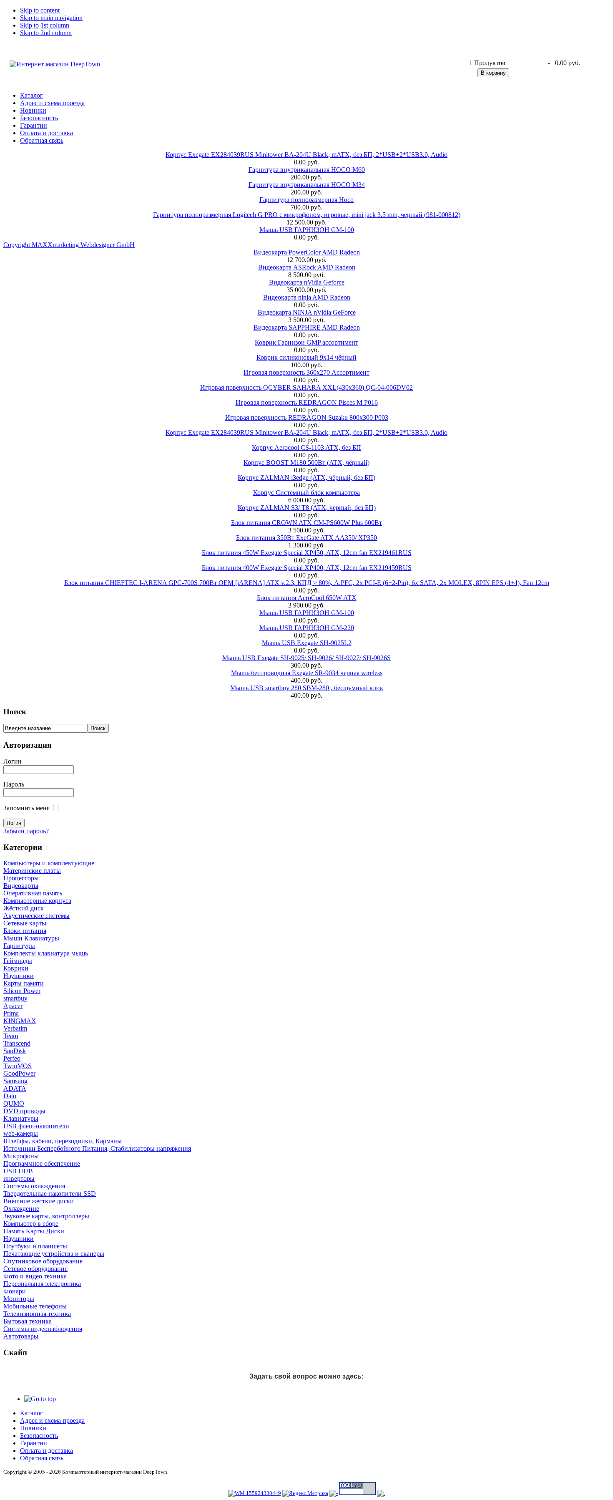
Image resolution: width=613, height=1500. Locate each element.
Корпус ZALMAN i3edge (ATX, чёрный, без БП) (306, 477)
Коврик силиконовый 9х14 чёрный (306, 357)
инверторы (19, 1178)
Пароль (13, 784)
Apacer (13, 1005)
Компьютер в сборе (30, 1223)
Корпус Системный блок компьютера (306, 492)
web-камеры (20, 1133)
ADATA (14, 1088)
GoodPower (19, 1073)
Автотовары (20, 1336)
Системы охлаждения (34, 1186)
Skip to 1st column (44, 25)
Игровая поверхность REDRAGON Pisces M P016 (307, 402)
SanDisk (14, 1050)
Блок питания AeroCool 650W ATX (307, 597)
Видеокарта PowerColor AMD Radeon (307, 252)
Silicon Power (21, 990)
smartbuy (15, 998)
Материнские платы (32, 870)
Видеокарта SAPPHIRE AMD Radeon (307, 327)
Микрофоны (21, 1156)
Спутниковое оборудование (43, 1261)
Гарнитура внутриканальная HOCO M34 (307, 184)
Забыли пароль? (26, 830)
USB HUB (18, 1171)
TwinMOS (17, 1065)
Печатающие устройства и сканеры (53, 1253)
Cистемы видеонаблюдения (42, 1328)
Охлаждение (21, 1208)
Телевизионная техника (37, 1313)
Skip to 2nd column (46, 32)
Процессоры (21, 878)
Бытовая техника (27, 1321)
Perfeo (11, 1058)
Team (10, 1035)
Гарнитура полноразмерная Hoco (306, 199)
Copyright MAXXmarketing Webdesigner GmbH (69, 244)
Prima (11, 1013)
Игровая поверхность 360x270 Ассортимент (306, 372)
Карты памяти (23, 983)
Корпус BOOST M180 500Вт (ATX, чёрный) (306, 462)
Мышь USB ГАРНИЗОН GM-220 (306, 627)
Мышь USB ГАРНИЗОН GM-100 (306, 229)
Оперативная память (32, 893)
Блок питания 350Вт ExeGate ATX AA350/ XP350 (306, 537)
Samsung (15, 1080)
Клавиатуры (20, 1118)
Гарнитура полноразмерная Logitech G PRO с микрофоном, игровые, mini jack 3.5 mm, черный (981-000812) (306, 214)
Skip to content (40, 10)
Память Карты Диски (33, 1231)
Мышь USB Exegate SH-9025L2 (307, 642)
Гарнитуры (19, 945)
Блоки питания (24, 930)
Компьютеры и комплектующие (48, 863)
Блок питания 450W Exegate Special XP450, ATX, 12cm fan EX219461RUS (307, 552)
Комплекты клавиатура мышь (45, 953)
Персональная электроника (42, 1283)
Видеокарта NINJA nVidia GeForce (307, 312)
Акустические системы (36, 915)
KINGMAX (19, 1020)
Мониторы (18, 1298)
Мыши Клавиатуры (31, 938)
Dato (9, 1095)
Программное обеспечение (41, 1163)
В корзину (493, 73)
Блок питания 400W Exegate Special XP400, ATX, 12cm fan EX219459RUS (307, 567)
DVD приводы (24, 1110)
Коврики (15, 968)
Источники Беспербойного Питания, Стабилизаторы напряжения (97, 1148)
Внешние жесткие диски (38, 1201)
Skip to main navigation (51, 17)
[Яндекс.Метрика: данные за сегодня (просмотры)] (305, 1493)
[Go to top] (40, 1398)
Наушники (18, 975)
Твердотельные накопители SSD (49, 1193)
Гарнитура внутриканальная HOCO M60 (307, 169)
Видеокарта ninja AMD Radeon (306, 297)
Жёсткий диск (23, 908)
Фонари (14, 1291)
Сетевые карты (24, 923)
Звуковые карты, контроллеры (46, 1216)
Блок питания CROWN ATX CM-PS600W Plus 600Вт (306, 522)
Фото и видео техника (35, 1276)
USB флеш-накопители (36, 1125)
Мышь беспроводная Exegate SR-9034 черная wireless (306, 672)
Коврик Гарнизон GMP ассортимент (306, 342)
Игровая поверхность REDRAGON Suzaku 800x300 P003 (306, 417)
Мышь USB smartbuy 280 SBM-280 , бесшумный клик (306, 687)
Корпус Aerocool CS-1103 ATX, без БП (306, 447)
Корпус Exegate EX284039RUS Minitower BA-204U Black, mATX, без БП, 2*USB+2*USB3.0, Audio (306, 154)
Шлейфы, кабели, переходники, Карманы (62, 1141)
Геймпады (17, 960)
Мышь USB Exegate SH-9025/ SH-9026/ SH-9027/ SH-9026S (306, 657)
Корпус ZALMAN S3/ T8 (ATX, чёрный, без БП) (307, 507)
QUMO (13, 1103)
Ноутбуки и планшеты (35, 1246)
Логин (12, 761)
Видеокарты (20, 885)
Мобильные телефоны (35, 1306)
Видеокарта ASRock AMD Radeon (306, 267)
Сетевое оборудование (35, 1268)
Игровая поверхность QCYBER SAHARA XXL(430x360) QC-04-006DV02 (306, 387)
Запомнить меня (26, 808)
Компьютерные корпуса (37, 900)
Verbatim (15, 1028)
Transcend (16, 1043)
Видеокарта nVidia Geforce (306, 282)
